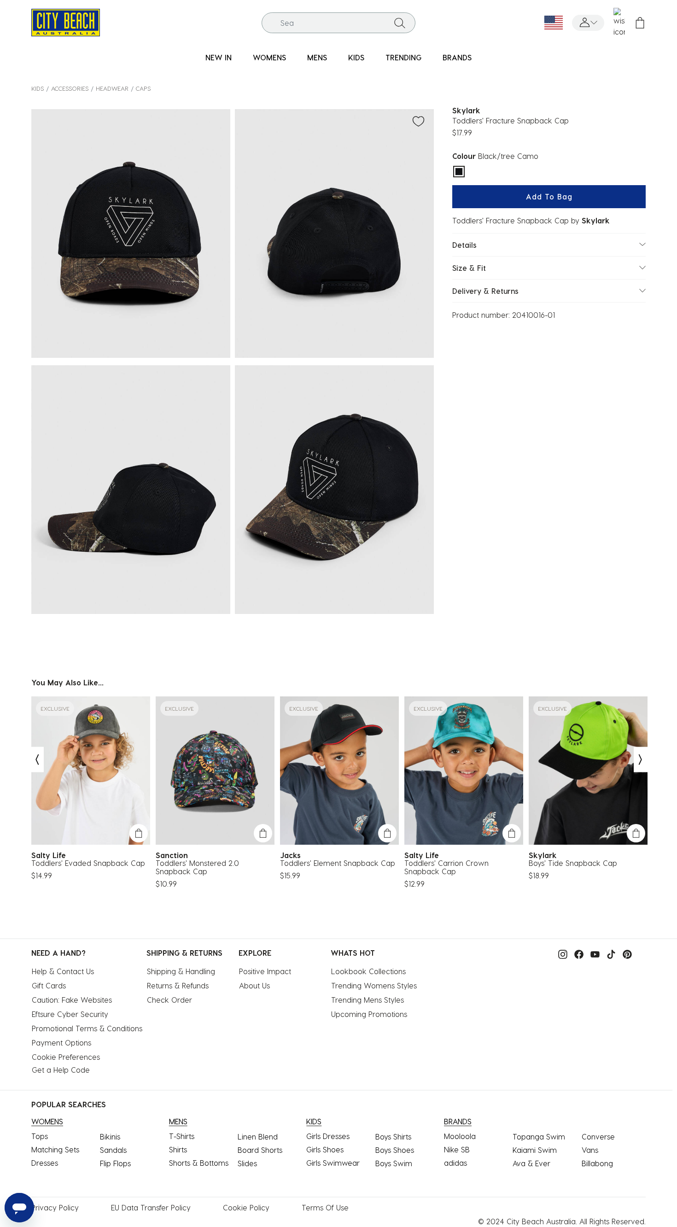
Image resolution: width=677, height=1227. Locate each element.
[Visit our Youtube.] (593, 953)
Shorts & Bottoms (198, 1162)
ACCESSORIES (69, 88)
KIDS (37, 88)
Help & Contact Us (63, 971)
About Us (254, 985)
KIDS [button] (356, 57)
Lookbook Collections (368, 971)
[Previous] (37, 759)
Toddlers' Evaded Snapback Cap (88, 863)
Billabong (597, 1163)
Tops (39, 1136)
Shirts (178, 1149)
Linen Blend (258, 1136)
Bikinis (110, 1136)
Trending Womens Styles (374, 985)
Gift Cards (49, 985)
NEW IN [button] (218, 57)
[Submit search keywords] (399, 23)
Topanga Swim (539, 1136)
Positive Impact (265, 971)
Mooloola (460, 1136)
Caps (143, 88)
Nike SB (457, 1149)
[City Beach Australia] (65, 21)
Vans (590, 1149)
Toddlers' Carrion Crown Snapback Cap (446, 867)
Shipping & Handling (181, 971)
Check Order (169, 999)
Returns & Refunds (178, 985)
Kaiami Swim (535, 1149)
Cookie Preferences (66, 1056)
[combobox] (338, 22)
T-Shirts (181, 1136)
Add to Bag (549, 196)
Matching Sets (55, 1149)
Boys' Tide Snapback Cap (573, 863)
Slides (247, 1163)
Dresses (44, 1162)
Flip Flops (115, 1163)
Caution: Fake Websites (72, 999)
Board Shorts (260, 1149)
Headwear (112, 88)
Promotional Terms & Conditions (87, 1028)
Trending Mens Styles (367, 999)
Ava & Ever (531, 1163)
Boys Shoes (394, 1149)
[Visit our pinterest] (625, 953)
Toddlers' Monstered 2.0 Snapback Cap (197, 867)
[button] (588, 23)
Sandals (113, 1149)
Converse (598, 1136)
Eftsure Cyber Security (70, 1014)
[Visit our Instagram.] (560, 953)
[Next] (641, 759)
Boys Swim (393, 1163)
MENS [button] (317, 57)
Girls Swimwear (333, 1162)
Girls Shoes (325, 1149)
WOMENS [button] (269, 57)
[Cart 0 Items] (640, 23)
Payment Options (61, 1042)
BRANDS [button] (457, 57)
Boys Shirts (393, 1136)
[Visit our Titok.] (609, 953)
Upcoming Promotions (369, 1014)
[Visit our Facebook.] (577, 953)
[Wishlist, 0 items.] (619, 22)
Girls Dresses (328, 1136)
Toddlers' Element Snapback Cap (337, 863)
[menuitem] (218, 58)
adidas (455, 1162)
